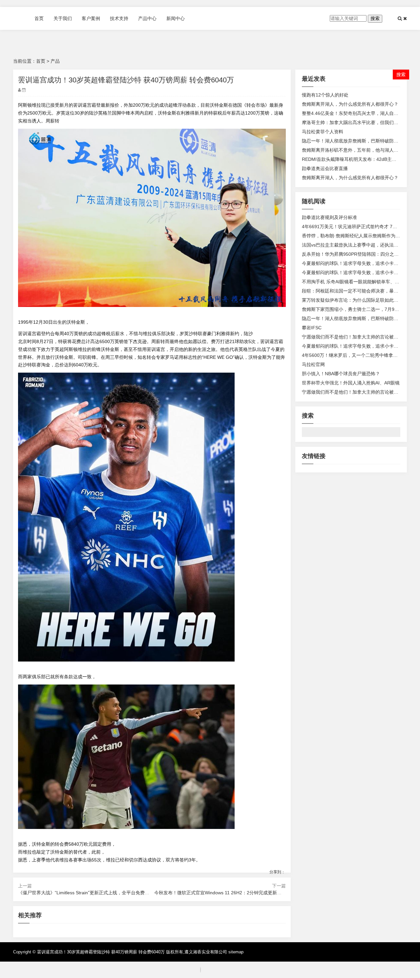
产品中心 (147, 18)
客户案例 (91, 18)
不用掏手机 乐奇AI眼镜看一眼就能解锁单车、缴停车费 (357, 281)
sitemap (235, 951)
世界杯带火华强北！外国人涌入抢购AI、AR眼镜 (351, 382)
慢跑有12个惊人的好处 (325, 95)
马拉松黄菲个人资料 (322, 131)
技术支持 (119, 18)
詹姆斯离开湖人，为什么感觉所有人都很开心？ (350, 104)
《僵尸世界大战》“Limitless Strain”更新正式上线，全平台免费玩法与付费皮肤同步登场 (106, 892)
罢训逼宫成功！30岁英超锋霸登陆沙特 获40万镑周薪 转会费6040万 (101, 951)
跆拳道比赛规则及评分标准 (329, 217)
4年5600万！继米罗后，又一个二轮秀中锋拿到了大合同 (359, 355)
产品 (55, 61)
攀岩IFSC (312, 327)
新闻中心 (175, 18)
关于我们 (62, 18)
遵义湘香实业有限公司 (205, 951)
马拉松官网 (313, 364)
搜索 (375, 18)
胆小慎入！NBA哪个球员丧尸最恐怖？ (341, 373)
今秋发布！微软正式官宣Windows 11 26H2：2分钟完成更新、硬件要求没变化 (234, 892)
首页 (39, 18)
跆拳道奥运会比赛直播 (325, 168)
